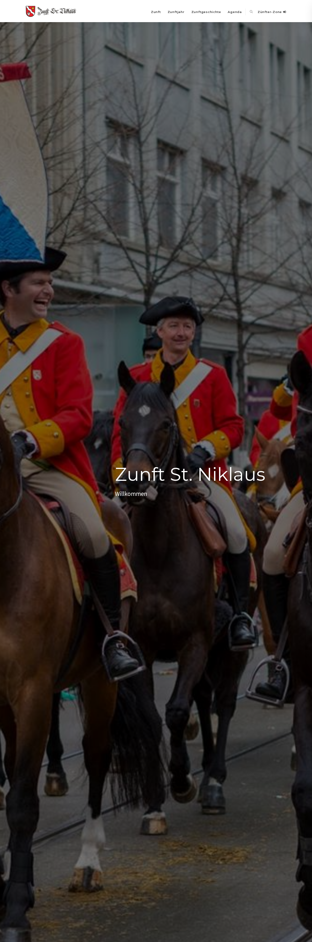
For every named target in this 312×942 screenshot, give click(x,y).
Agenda (235, 12)
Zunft (156, 12)
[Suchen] (251, 11)
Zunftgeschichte (206, 12)
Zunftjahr (176, 12)
